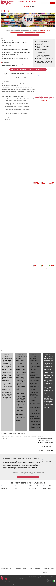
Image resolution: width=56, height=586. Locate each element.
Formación (20, 1)
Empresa (34, 1)
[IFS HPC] (52, 140)
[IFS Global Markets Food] (44, 140)
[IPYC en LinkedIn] (16, 579)
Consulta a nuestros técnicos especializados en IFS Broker (28, 69)
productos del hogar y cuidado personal (35, 32)
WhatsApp (51, 576)
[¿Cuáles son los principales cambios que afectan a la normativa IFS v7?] (35, 526)
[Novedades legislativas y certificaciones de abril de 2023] (21, 526)
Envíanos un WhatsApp (48, 581)
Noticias (28, 1)
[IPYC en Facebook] (23, 579)
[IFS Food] (36, 101)
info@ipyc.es (33, 576)
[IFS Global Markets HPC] (36, 223)
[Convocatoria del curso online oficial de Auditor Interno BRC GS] (7, 526)
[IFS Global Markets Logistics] (52, 223)
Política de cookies (30, 584)
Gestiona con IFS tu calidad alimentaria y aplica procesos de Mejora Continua (49, 570)
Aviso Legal (12, 584)
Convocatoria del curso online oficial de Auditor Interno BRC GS (6, 570)
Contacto (12, 4)
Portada (23, 6)
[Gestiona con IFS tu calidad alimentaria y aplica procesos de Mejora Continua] (49, 526)
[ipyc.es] (6, 2)
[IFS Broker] (52, 306)
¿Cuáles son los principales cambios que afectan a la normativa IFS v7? (35, 570)
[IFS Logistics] (44, 223)
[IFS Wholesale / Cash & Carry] (44, 306)
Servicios (12, 1)
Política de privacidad (20, 584)
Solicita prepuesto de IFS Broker (28, 35)
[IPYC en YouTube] (20, 579)
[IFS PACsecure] (36, 306)
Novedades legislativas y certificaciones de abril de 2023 (20, 570)
